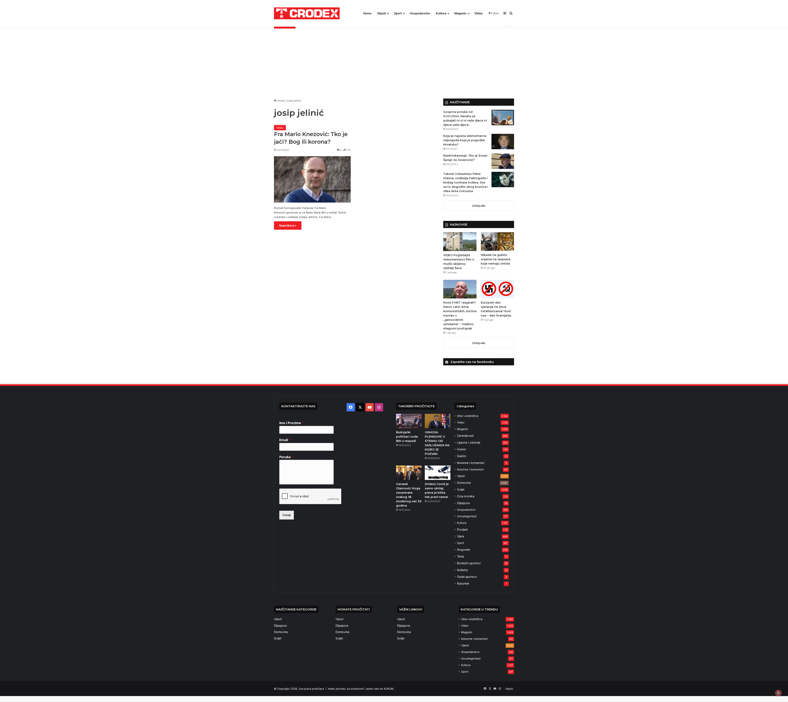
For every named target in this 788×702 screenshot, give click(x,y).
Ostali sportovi (467, 576)
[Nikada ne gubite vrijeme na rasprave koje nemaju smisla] (497, 241)
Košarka (462, 570)
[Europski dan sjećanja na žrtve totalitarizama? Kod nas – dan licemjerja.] (497, 289)
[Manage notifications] (778, 693)
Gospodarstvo (420, 13)
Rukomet (463, 583)
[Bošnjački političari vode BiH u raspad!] (408, 421)
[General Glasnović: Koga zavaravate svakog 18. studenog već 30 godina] (408, 473)
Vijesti (381, 13)
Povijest (462, 529)
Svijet (460, 489)
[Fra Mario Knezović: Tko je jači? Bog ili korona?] (312, 179)
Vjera (460, 536)
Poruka (286, 457)
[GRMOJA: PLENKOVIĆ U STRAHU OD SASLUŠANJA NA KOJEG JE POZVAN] (437, 421)
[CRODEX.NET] (307, 13)
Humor (461, 449)
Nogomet (463, 549)
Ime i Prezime (291, 423)
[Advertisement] (394, 63)
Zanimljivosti (465, 435)
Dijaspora (463, 503)
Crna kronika (465, 496)
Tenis (460, 556)
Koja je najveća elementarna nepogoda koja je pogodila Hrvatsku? (464, 140)
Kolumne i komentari (470, 463)
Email (284, 440)
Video (478, 13)
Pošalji (287, 515)
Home (367, 13)
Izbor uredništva (467, 416)
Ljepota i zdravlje (468, 442)
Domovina (464, 482)
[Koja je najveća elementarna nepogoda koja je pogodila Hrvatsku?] (502, 141)
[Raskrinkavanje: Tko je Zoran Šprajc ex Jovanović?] (502, 161)
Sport (398, 13)
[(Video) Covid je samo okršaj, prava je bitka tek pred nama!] (437, 473)
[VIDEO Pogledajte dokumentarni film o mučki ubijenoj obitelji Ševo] (459, 241)
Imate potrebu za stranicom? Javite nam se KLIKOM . (361, 688)
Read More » (287, 225)
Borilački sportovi (469, 563)
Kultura (441, 13)
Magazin (460, 13)
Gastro (461, 456)
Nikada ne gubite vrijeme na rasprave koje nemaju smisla (495, 259)
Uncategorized (466, 516)
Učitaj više (478, 205)
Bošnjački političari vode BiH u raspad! (407, 436)
